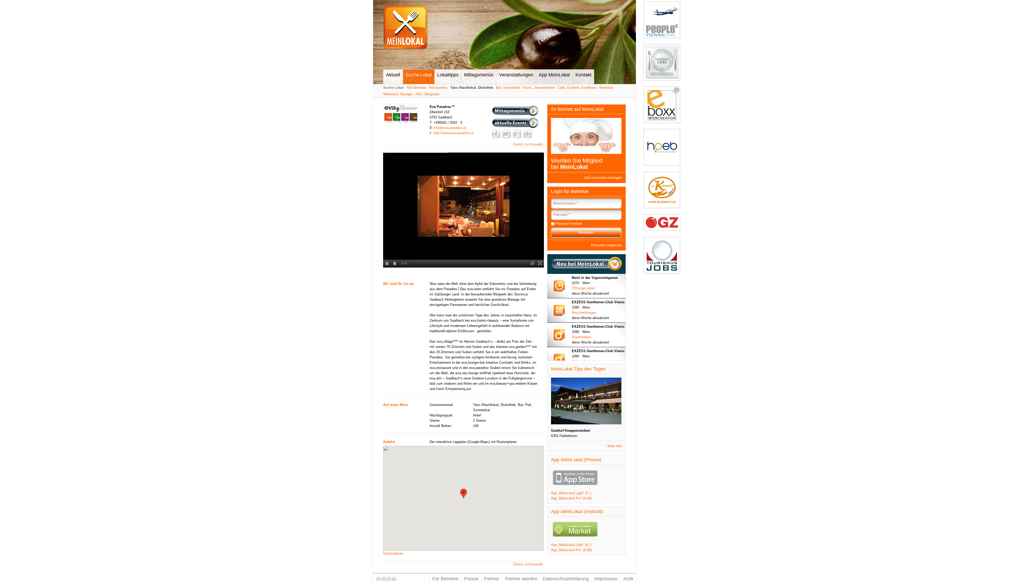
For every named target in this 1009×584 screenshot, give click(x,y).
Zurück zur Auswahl (528, 144)
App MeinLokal (554, 74)
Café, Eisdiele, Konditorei (577, 88)
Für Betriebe (445, 578)
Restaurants (438, 88)
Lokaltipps (448, 74)
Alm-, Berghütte (427, 94)
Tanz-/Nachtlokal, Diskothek (471, 88)
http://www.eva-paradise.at (454, 133)
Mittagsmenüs (478, 74)
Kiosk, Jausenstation (539, 88)
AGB (628, 578)
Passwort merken (568, 224)
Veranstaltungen (516, 74)
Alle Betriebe (416, 88)
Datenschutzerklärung (566, 578)
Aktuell (393, 74)
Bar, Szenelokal (508, 88)
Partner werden (521, 578)
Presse (471, 578)
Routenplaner (393, 553)
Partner (492, 578)
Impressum (606, 578)
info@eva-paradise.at (450, 128)
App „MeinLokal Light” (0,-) (571, 493)
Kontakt (583, 74)
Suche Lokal (419, 74)
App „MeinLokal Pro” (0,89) (571, 498)
